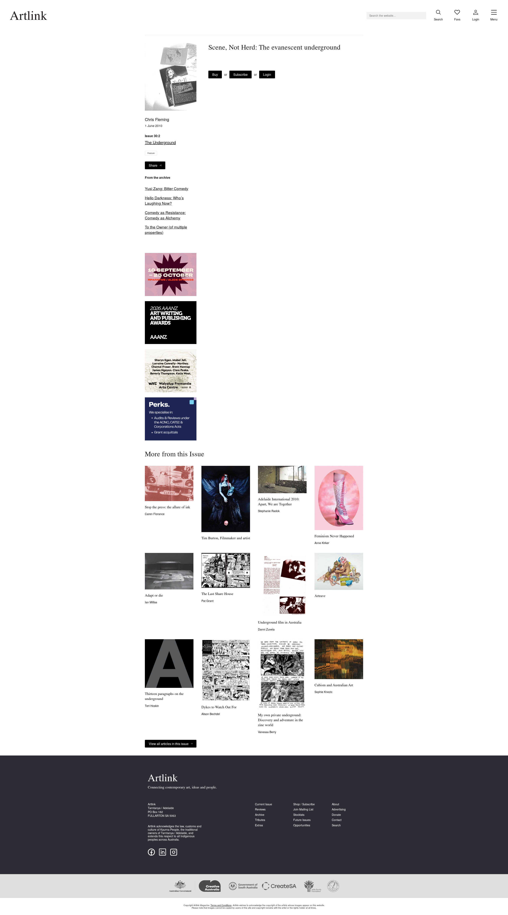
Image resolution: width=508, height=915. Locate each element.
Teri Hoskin (152, 706)
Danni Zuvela (266, 629)
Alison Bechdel (210, 714)
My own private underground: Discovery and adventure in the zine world (280, 720)
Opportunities (301, 825)
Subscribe (240, 74)
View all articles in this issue (169, 743)
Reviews (260, 809)
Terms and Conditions (221, 905)
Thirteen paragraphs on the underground (164, 696)
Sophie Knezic (323, 692)
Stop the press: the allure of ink (167, 507)
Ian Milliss (151, 602)
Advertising (339, 809)
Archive (259, 815)
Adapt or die (154, 596)
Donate (336, 815)
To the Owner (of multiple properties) (166, 229)
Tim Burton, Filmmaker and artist (225, 538)
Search (336, 825)
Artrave (320, 596)
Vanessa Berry (267, 732)
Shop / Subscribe (304, 804)
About (335, 804)
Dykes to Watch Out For (219, 707)
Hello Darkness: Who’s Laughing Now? (164, 200)
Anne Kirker (322, 543)
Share (153, 165)
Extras (259, 825)
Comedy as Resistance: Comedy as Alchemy (165, 215)
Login (267, 74)
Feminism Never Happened (334, 536)
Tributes (260, 820)
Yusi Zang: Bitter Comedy (166, 188)
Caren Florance (155, 514)
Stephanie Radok (269, 511)
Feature (151, 153)
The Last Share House (217, 594)
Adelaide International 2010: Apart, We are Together (278, 502)
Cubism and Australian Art (334, 685)
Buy (215, 74)
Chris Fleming (157, 119)
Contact (337, 820)
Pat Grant (207, 601)
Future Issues (302, 820)
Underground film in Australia (279, 623)
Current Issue (263, 804)
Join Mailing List (303, 809)
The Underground (160, 142)
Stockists (298, 815)
